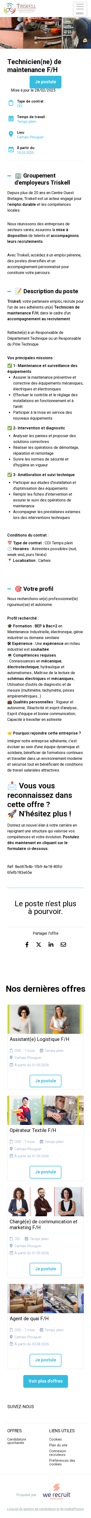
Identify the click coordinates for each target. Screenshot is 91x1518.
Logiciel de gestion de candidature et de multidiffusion (45, 1509)
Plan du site (58, 1445)
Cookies (55, 1439)
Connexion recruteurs (57, 1453)
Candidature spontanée (16, 1441)
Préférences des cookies (62, 1462)
